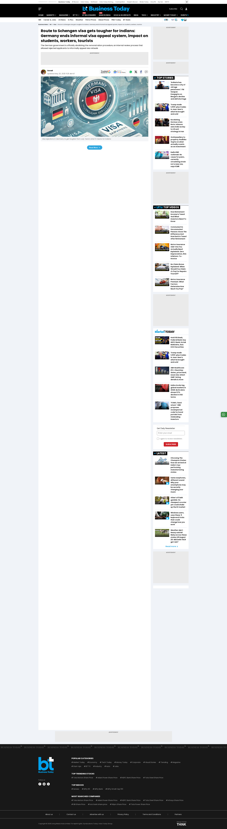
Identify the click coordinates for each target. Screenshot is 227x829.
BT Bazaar (75, 2)
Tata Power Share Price (140, 804)
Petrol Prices (90, 20)
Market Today (79, 762)
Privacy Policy (123, 814)
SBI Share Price (79, 804)
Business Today (64, 2)
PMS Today (116, 20)
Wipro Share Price (119, 804)
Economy (93, 762)
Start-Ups (77, 766)
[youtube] (44, 784)
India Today (85, 2)
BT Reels (126, 20)
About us (49, 814)
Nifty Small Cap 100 (115, 789)
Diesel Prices (103, 20)
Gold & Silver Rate (122, 15)
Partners (178, 814)
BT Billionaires (89, 15)
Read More (93, 147)
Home (40, 15)
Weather (79, 20)
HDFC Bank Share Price (131, 777)
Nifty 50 (87, 789)
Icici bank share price (98, 804)
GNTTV (167, 2)
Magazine (63, 15)
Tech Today (107, 762)
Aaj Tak (160, 2)
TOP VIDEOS (171, 207)
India (136, 15)
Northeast (94, 2)
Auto (108, 766)
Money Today (170, 15)
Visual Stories (150, 762)
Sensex (76, 789)
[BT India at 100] (166, 19)
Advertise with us (97, 814)
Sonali (50, 70)
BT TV (75, 15)
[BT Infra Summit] (174, 19)
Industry (155, 15)
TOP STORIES (165, 77)
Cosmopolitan (120, 2)
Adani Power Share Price (107, 777)
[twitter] (48, 784)
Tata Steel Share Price (154, 777)
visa (54, 24)
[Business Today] (106, 9)
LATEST (161, 453)
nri (51, 24)
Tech (144, 15)
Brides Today (144, 2)
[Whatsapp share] (131, 72)
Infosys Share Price (175, 800)
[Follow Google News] (119, 72)
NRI (39, 20)
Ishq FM (153, 2)
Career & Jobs (50, 20)
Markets (50, 15)
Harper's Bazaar (132, 2)
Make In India (105, 15)
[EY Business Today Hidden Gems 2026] (184, 19)
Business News (43, 24)
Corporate (136, 762)
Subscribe (173, 9)
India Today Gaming (106, 2)
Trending (164, 762)
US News (62, 20)
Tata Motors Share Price (83, 777)
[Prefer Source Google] (106, 72)
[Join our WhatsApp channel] (223, 416)
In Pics (70, 20)
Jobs (117, 766)
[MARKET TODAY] (165, 332)
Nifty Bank (99, 789)
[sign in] (186, 8)
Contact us (71, 814)
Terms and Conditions (152, 814)
